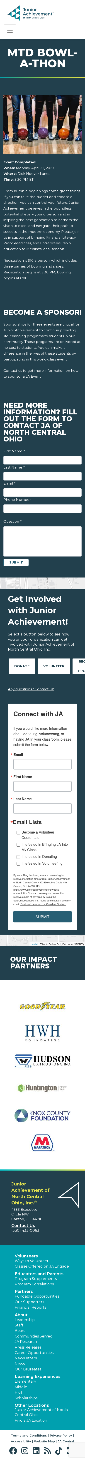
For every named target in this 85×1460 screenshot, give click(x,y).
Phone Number (17, 499)
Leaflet (34, 944)
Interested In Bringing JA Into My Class (45, 847)
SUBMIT (42, 916)
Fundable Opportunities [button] (37, 1296)
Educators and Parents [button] (39, 1274)
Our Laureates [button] (28, 1369)
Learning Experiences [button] (38, 1377)
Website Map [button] (44, 1441)
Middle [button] (21, 1387)
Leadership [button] (25, 1320)
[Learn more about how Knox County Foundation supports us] (42, 1118)
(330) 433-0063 (25, 1230)
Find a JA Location (31, 1420)
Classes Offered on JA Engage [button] (42, 1266)
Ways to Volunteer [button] (32, 1261)
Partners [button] (24, 1291)
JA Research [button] (26, 1342)
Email (9, 483)
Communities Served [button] (34, 1336)
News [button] (20, 1364)
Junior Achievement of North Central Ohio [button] (41, 1412)
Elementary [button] (25, 1381)
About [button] (21, 1315)
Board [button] (20, 1330)
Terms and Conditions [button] (29, 1435)
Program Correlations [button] (34, 1284)
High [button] (19, 1392)
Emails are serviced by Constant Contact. (43, 904)
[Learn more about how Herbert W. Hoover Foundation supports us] (42, 1036)
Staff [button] (19, 1325)
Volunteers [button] (26, 1256)
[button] (14, 1451)
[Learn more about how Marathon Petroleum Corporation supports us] (42, 1145)
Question (12, 521)
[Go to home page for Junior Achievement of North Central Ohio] (38, 13)
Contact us (12, 370)
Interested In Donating (39, 856)
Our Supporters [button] (29, 1302)
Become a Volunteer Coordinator (38, 834)
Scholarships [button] (26, 1398)
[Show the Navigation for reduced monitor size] (10, 30)
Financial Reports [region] (30, 1307)
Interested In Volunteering (42, 863)
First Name (14, 451)
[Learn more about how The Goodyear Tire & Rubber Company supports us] (42, 1009)
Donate (21, 666)
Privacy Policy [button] (61, 1435)
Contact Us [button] (23, 1226)
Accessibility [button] (21, 1441)
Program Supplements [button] (36, 1279)
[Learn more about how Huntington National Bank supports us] (42, 1091)
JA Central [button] (66, 1441)
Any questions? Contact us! (31, 689)
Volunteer (53, 666)
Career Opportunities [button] (34, 1353)
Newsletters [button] (26, 1358)
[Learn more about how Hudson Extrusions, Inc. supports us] (42, 1063)
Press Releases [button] (28, 1347)
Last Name (13, 467)
